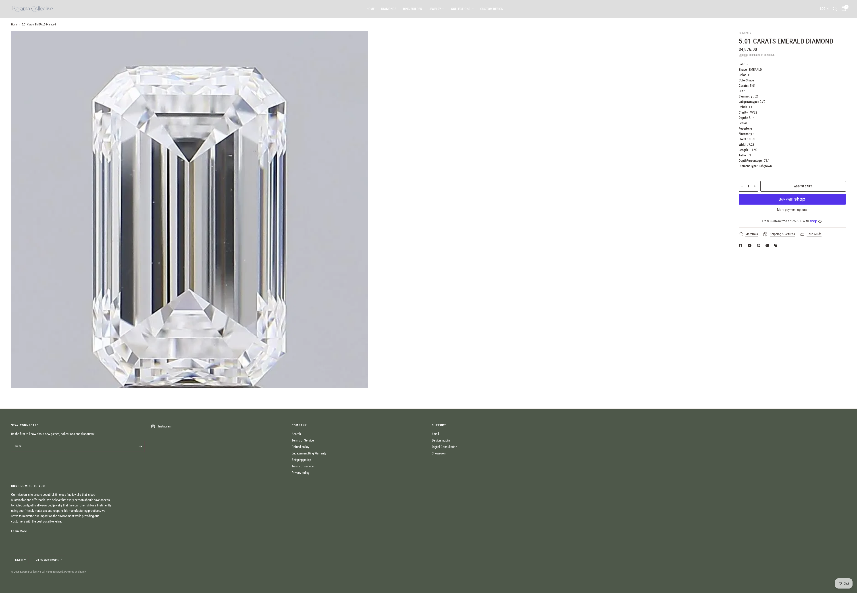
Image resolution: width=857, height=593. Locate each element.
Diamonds (388, 9)
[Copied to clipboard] (776, 245)
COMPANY (299, 425)
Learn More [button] (19, 531)
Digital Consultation (444, 447)
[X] (750, 245)
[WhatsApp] (768, 245)
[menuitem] (370, 9)
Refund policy (300, 447)
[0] (842, 9)
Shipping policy (301, 460)
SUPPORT (439, 425)
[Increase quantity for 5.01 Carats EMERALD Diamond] (754, 186)
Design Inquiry (441, 440)
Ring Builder (412, 9)
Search (296, 434)
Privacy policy (300, 473)
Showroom (439, 453)
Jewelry (435, 9)
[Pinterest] (759, 245)
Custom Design (491, 9)
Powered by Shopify (75, 571)
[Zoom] (358, 40)
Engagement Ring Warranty (309, 453)
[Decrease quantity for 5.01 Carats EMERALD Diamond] (742, 186)
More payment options (792, 210)
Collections (460, 9)
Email (435, 434)
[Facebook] (741, 245)
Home (370, 9)
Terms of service (303, 466)
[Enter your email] (140, 446)
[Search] (835, 9)
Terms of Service (303, 440)
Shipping (743, 54)
